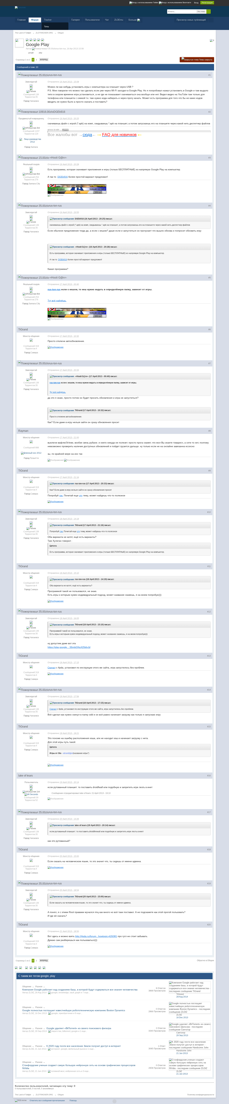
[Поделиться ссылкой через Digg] (20, 967)
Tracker (47, 20)
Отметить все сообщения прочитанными (47, 1100)
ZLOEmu (118, 20)
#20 (209, 925)
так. (61, 495)
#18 (209, 849)
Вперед (44, 60)
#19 (209, 883)
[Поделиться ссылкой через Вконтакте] (31, 967)
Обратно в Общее (205, 960)
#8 (209, 431)
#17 (209, 812)
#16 (209, 775)
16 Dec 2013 (182, 1017)
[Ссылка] (56, 347)
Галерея (75, 20)
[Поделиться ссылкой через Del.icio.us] (26, 967)
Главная (21, 20)
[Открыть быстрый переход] (211, 20)
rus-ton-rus (54, 289)
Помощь (73, 1100)
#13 (209, 656)
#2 (209, 112)
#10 (209, 512)
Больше (133, 20)
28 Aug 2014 (182, 997)
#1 (209, 75)
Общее (61, 1095)
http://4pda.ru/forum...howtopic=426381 (96, 936)
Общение (26, 986)
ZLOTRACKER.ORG (44, 1095)
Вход (196, 3)
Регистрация (207, 3)
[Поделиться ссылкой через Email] (44, 967)
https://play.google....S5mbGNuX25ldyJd (69, 647)
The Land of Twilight (23, 1095)
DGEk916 (63, 176)
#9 (209, 471)
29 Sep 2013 (182, 1035)
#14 (209, 690)
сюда (87, 134)
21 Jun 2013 (182, 1053)
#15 (209, 726)
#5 (209, 278)
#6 (209, 329)
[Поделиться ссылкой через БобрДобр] (39, 967)
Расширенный (212, 11)
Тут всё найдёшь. (57, 300)
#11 (209, 566)
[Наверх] (114, 1101)
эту (80, 495)
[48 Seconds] (31, 794)
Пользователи (92, 20)
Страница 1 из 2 (23, 60)
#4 (209, 206)
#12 (209, 612)
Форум (35, 20)
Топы (46, 26)
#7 (209, 363)
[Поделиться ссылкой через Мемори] (35, 967)
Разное (38, 986)
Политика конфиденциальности (200, 1095)
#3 (209, 158)
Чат (107, 20)
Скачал (51, 667)
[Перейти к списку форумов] (20, 7)
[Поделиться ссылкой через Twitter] (16, 967)
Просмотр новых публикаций (191, 20)
